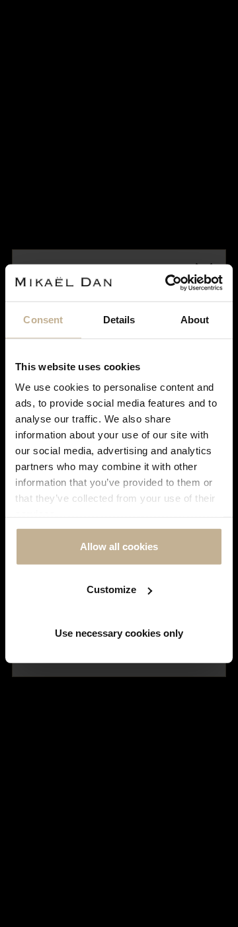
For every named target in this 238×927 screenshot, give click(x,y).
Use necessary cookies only (119, 632)
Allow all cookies (119, 545)
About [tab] (195, 319)
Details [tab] (119, 319)
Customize (111, 589)
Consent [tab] (43, 319)
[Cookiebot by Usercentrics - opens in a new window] (168, 283)
